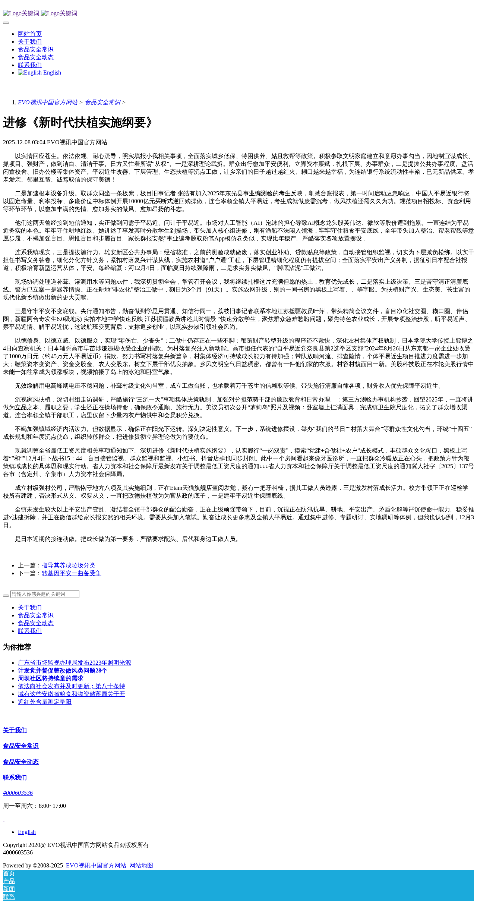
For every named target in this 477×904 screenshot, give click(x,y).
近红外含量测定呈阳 (45, 702)
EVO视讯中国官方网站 (48, 102)
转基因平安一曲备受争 (71, 573)
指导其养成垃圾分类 (68, 565)
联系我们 (30, 631)
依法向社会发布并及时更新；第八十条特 (71, 686)
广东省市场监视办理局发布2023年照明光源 (74, 662)
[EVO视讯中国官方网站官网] (238, 14)
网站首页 (30, 34)
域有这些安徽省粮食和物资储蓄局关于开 (71, 694)
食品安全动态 (36, 623)
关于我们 (30, 607)
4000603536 (18, 793)
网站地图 (141, 865)
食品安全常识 (102, 102)
